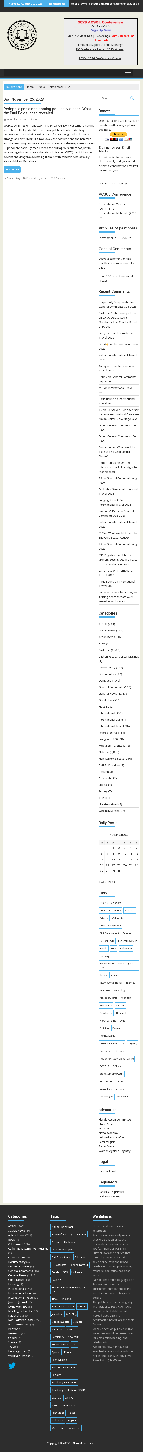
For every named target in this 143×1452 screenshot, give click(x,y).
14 (107, 859)
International (107, 713)
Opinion (104, 1028)
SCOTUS (104, 1066)
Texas (119, 1081)
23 (119, 865)
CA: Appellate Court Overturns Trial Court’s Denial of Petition (118, 322)
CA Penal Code (108, 1171)
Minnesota (106, 1005)
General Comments (111, 687)
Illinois (103, 975)
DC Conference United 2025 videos (99, 49)
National (104, 752)
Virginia (120, 1089)
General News (108, 693)
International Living (111, 719)
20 (101, 865)
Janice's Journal (108, 732)
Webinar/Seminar (110, 811)
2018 (133, 213)
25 (130, 865)
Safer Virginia (107, 1142)
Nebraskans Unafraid (112, 1137)
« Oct (102, 881)
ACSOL (103, 624)
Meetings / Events (110, 745)
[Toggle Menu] (128, 72)
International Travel (111, 726)
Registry (132, 1043)
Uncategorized (108, 804)
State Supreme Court (111, 1073)
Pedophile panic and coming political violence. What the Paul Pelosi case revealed (47, 111)
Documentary (107, 674)
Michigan (126, 997)
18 (130, 859)
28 (107, 871)
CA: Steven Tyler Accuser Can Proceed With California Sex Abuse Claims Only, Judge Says (119, 414)
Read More (12, 169)
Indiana (115, 975)
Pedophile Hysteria (36, 178)
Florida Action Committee (115, 1119)
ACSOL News (107, 630)
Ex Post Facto (107, 940)
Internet (130, 982)
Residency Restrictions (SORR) (117, 1058)
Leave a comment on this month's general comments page (116, 263)
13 (101, 859)
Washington (106, 1096)
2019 (102, 217)
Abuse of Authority (110, 910)
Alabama (130, 910)
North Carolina (108, 1020)
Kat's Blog (119, 990)
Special (103, 784)
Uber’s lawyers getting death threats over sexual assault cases (118, 559)
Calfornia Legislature (112, 1192)
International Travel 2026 (115, 504)
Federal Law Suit (127, 940)
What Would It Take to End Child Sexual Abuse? (117, 451)
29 (113, 871)
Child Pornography (110, 925)
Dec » (111, 881)
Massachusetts (108, 997)
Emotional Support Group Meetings (100, 45)
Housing (104, 706)
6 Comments (60, 178)
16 (119, 859)
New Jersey (106, 1013)
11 (130, 853)
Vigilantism (106, 1089)
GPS (113, 948)
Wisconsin (123, 1096)
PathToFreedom (109, 765)
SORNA (117, 1066)
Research (105, 778)
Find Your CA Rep (110, 1196)
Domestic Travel (109, 680)
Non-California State (111, 758)
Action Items (107, 637)
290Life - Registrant (110, 902)
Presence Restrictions (112, 1043)
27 (101, 871)
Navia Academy (108, 1133)
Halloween (126, 948)
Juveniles (105, 990)
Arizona (104, 918)
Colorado (128, 933)
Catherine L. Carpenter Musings (119, 656)
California (104, 650)
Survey (103, 791)
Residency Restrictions (112, 1051)
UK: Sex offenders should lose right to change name (118, 467)
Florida (103, 948)
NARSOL (104, 1128)
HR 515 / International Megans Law (117, 965)
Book (102, 643)
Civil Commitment (109, 933)
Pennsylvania (107, 1035)
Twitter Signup (117, 183)
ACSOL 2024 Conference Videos (100, 58)
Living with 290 (108, 739)
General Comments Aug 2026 (117, 306)
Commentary (13, 178)
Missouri (120, 1005)
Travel (103, 798)
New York (121, 1013)
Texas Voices (107, 1146)
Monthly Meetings (79, 36)
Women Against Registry (115, 1151)
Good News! (107, 700)
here (107, 129)
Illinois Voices (107, 1124)
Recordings (102, 36)
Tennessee (106, 1081)
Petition (104, 771)
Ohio (122, 1020)
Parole (116, 1028)
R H (35, 119)
